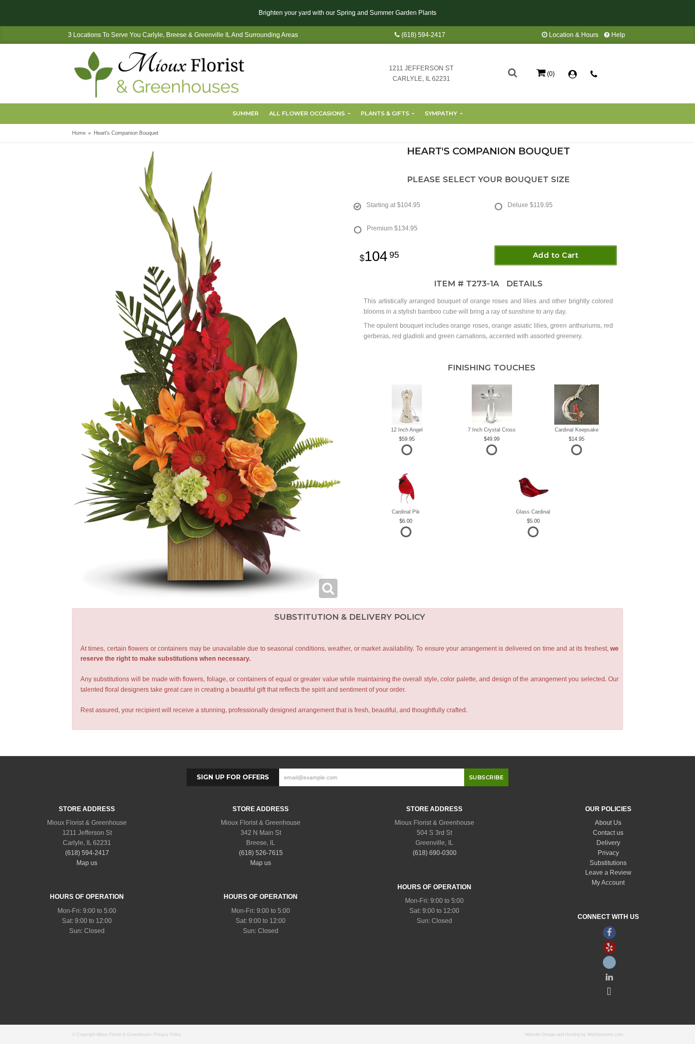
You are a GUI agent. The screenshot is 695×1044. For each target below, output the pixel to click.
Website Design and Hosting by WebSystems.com (574, 1034)
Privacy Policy (167, 1034)
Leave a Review (608, 872)
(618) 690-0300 (434, 852)
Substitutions (608, 862)
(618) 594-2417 (423, 34)
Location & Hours (573, 34)
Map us (86, 862)
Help (618, 34)
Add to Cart (556, 255)
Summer (245, 113)
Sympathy (441, 113)
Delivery (608, 842)
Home (79, 133)
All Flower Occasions (307, 113)
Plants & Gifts (385, 113)
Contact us (608, 832)
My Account (608, 882)
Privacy (608, 852)
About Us (608, 822)
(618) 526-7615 (261, 852)
